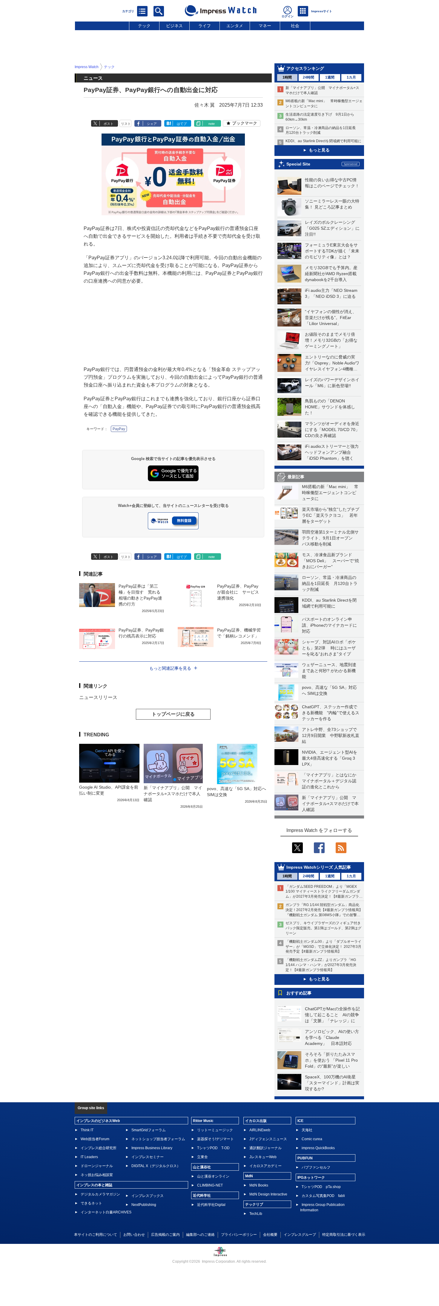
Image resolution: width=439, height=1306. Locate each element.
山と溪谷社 (202, 1167)
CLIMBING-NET (210, 1185)
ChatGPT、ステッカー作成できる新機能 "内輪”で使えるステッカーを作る (330, 712)
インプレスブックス (147, 1196)
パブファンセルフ (316, 1167)
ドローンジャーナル (97, 1166)
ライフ (204, 25)
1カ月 (351, 77)
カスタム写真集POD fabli (323, 1196)
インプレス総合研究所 (98, 1148)
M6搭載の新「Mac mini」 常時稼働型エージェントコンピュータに (330, 492)
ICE (300, 1121)
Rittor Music (203, 1121)
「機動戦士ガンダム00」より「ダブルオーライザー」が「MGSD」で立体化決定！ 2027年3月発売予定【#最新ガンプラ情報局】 (323, 946)
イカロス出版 (256, 1121)
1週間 (329, 77)
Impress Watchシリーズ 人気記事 (318, 867)
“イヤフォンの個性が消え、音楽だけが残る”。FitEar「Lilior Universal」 (331, 317)
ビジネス (174, 25)
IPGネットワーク (311, 1177)
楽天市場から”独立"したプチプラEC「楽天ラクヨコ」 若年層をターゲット (330, 515)
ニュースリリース (98, 697)
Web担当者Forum (95, 1139)
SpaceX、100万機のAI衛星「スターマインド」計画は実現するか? (332, 1082)
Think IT (87, 1130)
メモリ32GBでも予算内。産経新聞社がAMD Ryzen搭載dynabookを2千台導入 (331, 273)
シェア (152, 123)
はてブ (182, 123)
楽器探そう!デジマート (215, 1139)
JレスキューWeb (263, 1157)
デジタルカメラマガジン (100, 1194)
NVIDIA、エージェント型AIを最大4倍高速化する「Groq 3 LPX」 (329, 758)
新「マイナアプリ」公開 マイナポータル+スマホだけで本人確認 (330, 803)
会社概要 (270, 1235)
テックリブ (254, 1204)
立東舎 (202, 1157)
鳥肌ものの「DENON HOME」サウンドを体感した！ (330, 406)
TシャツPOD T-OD (213, 1148)
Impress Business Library (151, 1148)
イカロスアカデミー (265, 1166)
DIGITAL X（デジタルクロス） (155, 1166)
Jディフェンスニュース (268, 1139)
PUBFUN (305, 1158)
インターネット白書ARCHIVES (106, 1212)
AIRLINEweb (259, 1130)
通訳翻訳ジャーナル (265, 1148)
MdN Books (258, 1185)
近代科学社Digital (211, 1205)
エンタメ (234, 25)
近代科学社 (202, 1195)
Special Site (298, 164)
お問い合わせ (134, 1235)
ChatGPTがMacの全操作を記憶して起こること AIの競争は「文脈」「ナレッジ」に (332, 1014)
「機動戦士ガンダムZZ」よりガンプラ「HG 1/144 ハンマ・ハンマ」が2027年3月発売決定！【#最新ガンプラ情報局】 (320, 965)
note (211, 123)
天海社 (307, 1130)
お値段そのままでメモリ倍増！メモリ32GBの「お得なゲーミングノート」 (331, 340)
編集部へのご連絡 (200, 1235)
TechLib (255, 1214)
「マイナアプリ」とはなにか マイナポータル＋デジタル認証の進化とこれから (331, 780)
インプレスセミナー (147, 1157)
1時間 (287, 77)
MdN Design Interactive (268, 1194)
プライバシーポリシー (239, 1235)
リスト (126, 123)
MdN (249, 1176)
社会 (295, 25)
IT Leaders (89, 1157)
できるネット (91, 1203)
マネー (265, 25)
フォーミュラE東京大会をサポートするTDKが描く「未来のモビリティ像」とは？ (332, 251)
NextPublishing (143, 1205)
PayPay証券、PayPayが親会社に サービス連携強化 (238, 592)
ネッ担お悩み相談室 (97, 1175)
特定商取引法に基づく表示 (343, 1235)
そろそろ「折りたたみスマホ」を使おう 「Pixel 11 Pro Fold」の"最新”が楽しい (331, 1060)
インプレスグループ (300, 1235)
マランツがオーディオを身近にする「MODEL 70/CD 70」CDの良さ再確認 (332, 429)
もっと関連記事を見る (170, 668)
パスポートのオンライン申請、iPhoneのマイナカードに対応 (329, 625)
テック (144, 25)
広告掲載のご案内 (165, 1235)
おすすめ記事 (298, 993)
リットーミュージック (215, 1130)
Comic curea (312, 1139)
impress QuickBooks (318, 1148)
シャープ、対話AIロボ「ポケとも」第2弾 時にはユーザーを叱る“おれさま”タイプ (329, 648)
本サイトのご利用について (95, 1235)
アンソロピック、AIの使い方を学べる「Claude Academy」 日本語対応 (332, 1037)
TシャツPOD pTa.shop (321, 1187)
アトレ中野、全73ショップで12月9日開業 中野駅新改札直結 (330, 735)
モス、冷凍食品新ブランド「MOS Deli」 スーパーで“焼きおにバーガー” (330, 560)
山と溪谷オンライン (213, 1176)
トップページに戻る (173, 714)
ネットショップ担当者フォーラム (158, 1139)
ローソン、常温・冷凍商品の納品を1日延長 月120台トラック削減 (329, 583)
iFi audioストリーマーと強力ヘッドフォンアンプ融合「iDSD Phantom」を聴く (332, 452)
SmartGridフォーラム (148, 1130)
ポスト (108, 123)
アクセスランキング (305, 68)
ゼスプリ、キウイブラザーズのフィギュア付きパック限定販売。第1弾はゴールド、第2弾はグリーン (323, 928)
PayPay (119, 429)
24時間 (308, 77)
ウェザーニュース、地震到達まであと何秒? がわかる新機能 (329, 670)
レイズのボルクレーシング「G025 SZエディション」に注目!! (332, 228)
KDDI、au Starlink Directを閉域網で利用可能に (323, 141)
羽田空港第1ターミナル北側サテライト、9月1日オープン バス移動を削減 (330, 538)
